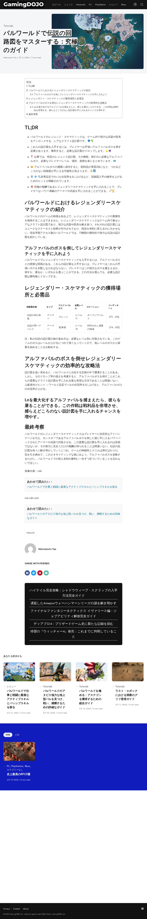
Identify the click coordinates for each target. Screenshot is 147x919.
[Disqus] (73, 835)
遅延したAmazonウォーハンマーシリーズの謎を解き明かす (74, 603)
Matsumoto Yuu (10, 57)
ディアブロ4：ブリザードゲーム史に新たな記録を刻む (74, 623)
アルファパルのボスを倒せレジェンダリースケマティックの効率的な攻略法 (68, 102)
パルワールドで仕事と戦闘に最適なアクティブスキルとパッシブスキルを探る (72, 487)
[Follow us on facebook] (143, 908)
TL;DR (31, 86)
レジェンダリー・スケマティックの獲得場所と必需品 (56, 98)
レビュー (11, 686)
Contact (16, 908)
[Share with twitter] (33, 572)
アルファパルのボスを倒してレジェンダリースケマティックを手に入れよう (70, 94)
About (25, 908)
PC (8, 766)
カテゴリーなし (15, 769)
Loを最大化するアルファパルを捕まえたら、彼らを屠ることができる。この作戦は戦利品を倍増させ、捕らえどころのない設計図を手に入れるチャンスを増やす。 (76, 108)
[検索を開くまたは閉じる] (142, 4)
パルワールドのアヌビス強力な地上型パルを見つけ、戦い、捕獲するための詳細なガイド (73, 516)
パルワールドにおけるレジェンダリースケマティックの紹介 (60, 90)
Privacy (6, 908)
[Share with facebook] (27, 572)
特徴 (8, 734)
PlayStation (17, 766)
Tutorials (8, 26)
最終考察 (33, 114)
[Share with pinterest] (39, 572)
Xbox (27, 766)
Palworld (30, 532)
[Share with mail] (46, 572)
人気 (17, 734)
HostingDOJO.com (58, 914)
